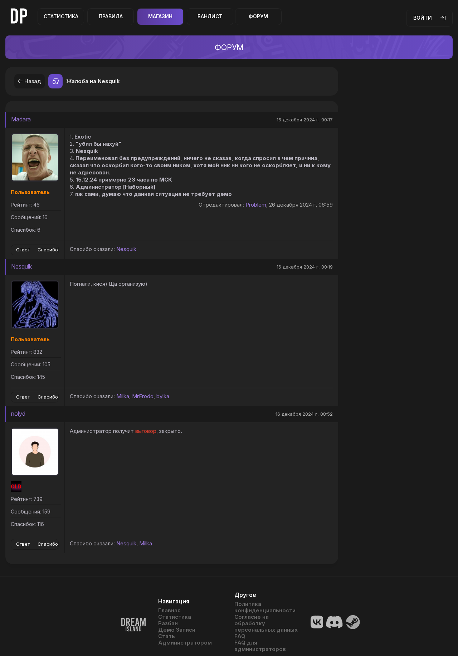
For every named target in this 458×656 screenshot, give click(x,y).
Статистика (61, 16)
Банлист (210, 16)
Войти (422, 18)
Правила (111, 16)
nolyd (18, 413)
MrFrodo (143, 396)
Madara (21, 119)
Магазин (160, 16)
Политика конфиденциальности (265, 607)
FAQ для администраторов (260, 646)
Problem (255, 204)
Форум (258, 16)
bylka (162, 396)
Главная (169, 610)
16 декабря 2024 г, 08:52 (304, 414)
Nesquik (126, 249)
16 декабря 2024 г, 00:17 (305, 119)
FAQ (239, 636)
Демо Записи (176, 630)
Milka (122, 396)
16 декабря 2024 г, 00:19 (305, 267)
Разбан (168, 623)
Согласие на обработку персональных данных (266, 623)
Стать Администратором (185, 639)
